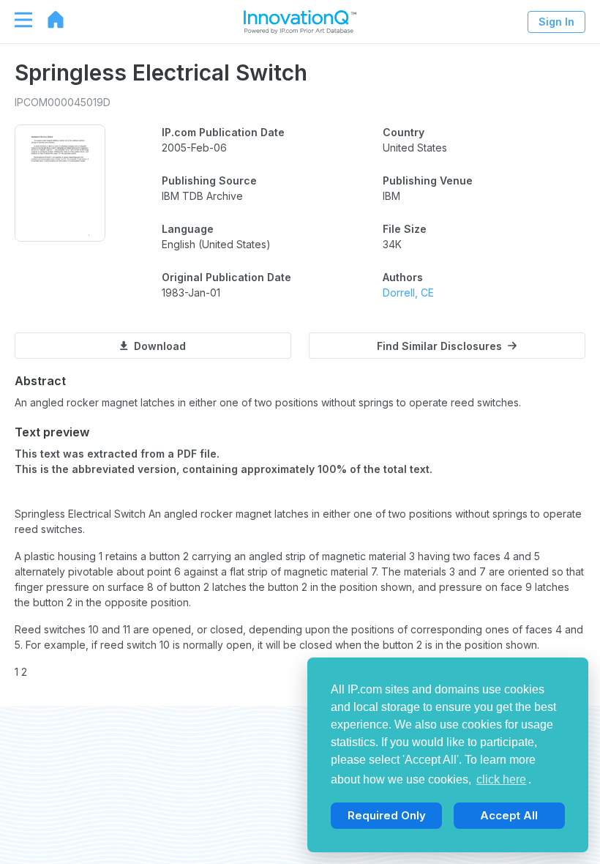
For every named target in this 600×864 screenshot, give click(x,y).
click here (501, 779)
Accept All (509, 815)
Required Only (387, 815)
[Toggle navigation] (16, 20)
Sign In (556, 21)
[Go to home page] (48, 20)
